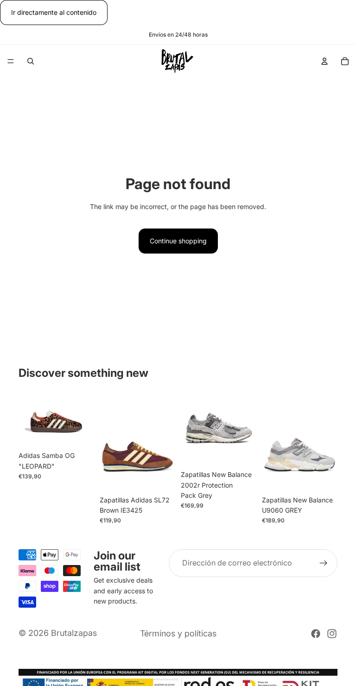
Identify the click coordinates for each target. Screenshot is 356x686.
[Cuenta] (324, 61)
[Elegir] (79, 433)
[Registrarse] (323, 563)
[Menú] (10, 61)
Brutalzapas (74, 633)
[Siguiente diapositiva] (84, 418)
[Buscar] (30, 61)
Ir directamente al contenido (53, 12)
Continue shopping (178, 241)
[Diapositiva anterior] (29, 418)
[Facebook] (315, 633)
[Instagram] (331, 633)
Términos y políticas (178, 633)
